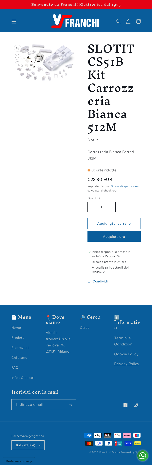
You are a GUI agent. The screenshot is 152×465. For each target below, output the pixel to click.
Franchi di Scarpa (109, 452)
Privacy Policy (126, 364)
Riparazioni (20, 348)
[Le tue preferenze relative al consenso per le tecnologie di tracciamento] (19, 461)
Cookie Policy (126, 354)
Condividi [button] (100, 281)
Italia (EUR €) (25, 445)
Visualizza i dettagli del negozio (110, 269)
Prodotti (18, 337)
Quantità (94, 198)
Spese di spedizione (125, 186)
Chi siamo (19, 358)
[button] (14, 21)
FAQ (14, 367)
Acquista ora (114, 236)
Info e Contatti (22, 378)
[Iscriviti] (71, 404)
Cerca (84, 328)
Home (16, 328)
